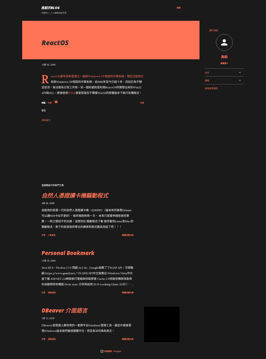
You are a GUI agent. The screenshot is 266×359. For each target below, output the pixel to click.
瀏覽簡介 (224, 63)
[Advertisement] (88, 149)
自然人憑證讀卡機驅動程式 (75, 195)
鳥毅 (224, 56)
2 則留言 (52, 235)
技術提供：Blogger (112, 351)
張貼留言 (46, 120)
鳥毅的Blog (50, 7)
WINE (72, 93)
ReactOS (55, 76)
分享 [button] (142, 102)
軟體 (50, 102)
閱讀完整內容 (128, 235)
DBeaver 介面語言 (64, 310)
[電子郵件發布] (56, 102)
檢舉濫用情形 (211, 88)
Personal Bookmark (68, 253)
